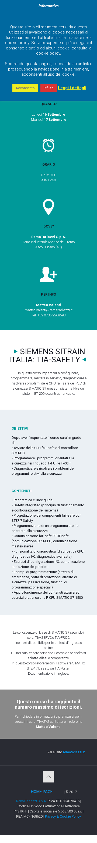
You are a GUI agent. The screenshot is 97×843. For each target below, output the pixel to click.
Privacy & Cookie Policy (63, 816)
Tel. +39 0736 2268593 (48, 315)
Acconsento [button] (25, 88)
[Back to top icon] (48, 776)
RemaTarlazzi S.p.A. (31, 801)
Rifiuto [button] (49, 88)
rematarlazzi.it (74, 752)
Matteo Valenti (48, 727)
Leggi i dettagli (72, 87)
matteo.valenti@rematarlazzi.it (48, 310)
